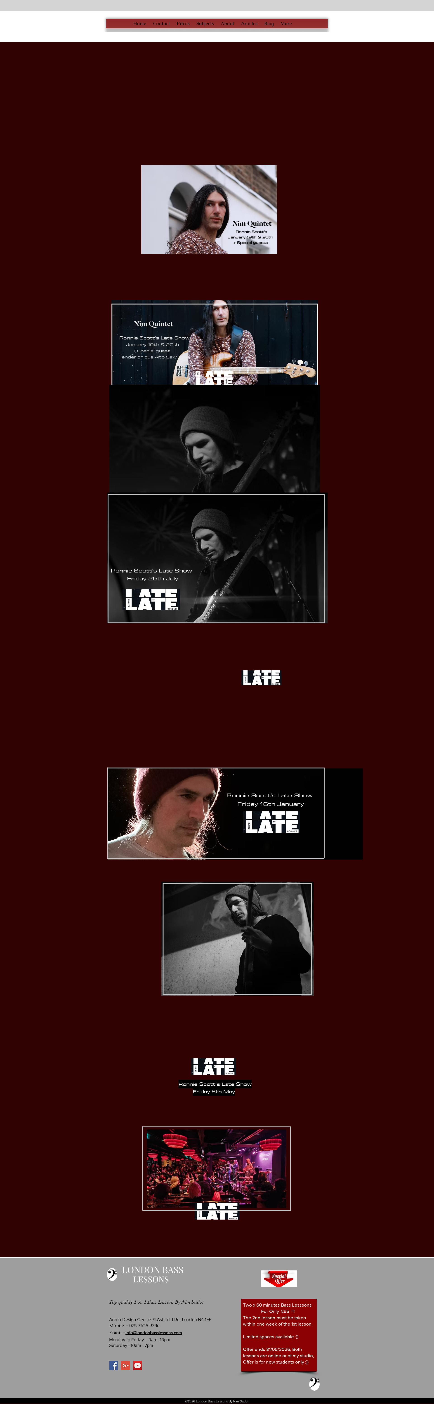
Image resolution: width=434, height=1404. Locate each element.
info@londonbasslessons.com (153, 1333)
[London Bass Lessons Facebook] (113, 1365)
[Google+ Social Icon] (125, 1365)
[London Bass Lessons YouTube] (137, 1365)
